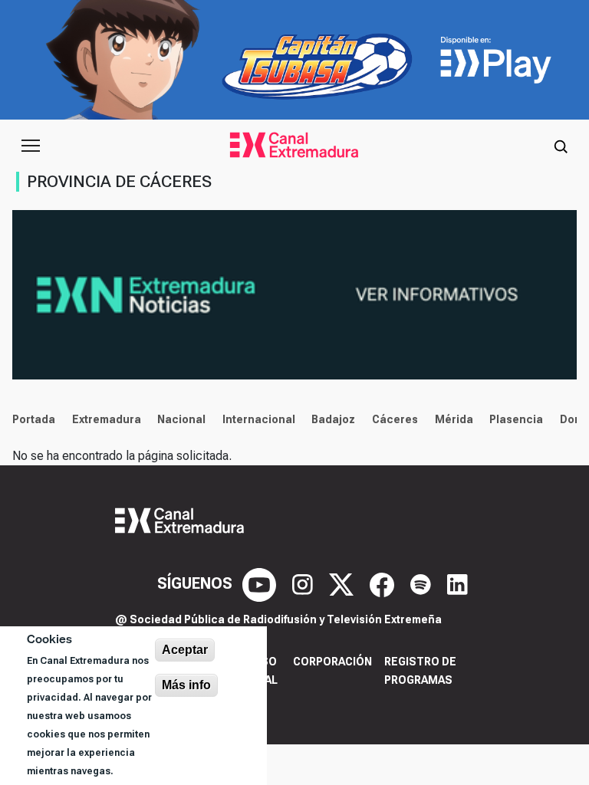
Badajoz (333, 419)
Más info (186, 684)
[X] (343, 583)
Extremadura (106, 419)
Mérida (454, 419)
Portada (33, 419)
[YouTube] (261, 583)
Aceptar (185, 649)
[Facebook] (384, 583)
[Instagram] (304, 583)
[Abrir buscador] (561, 146)
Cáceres (395, 419)
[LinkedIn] (457, 583)
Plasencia (516, 419)
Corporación (332, 661)
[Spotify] (422, 583)
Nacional (181, 419)
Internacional (258, 419)
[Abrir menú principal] (31, 146)
